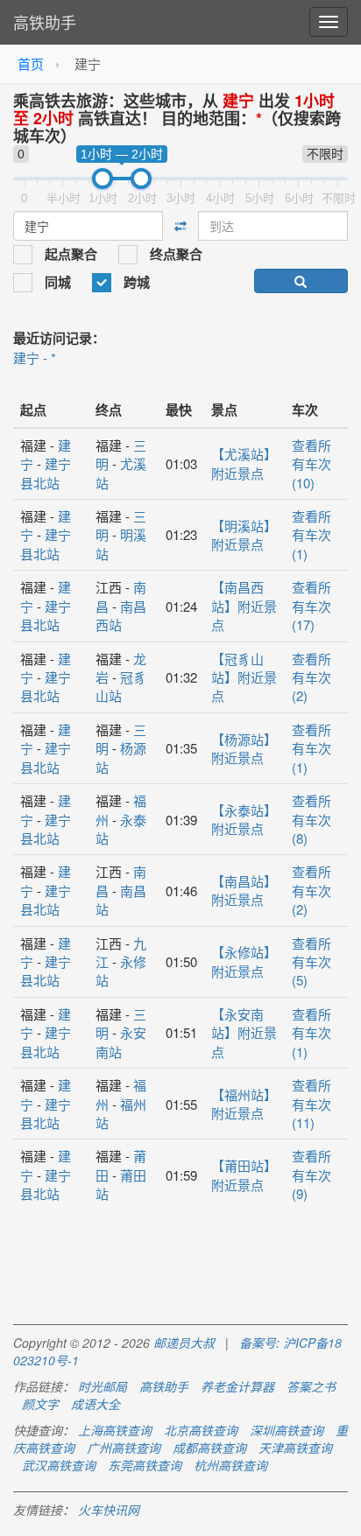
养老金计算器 (237, 1386)
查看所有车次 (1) (311, 535)
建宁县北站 (45, 472)
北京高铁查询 (200, 1430)
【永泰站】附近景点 (244, 819)
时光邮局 (102, 1386)
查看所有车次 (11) (311, 1104)
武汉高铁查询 (59, 1465)
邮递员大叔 (184, 1342)
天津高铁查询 (295, 1447)
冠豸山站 (121, 686)
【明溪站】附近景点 (244, 534)
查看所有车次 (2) (311, 677)
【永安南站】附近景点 (244, 1033)
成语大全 (95, 1404)
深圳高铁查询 (286, 1430)
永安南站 (121, 1041)
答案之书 (311, 1386)
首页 (31, 63)
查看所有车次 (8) (311, 819)
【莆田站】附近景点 (244, 1174)
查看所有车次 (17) (311, 606)
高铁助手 (44, 22)
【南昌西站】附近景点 (244, 606)
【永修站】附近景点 (244, 961)
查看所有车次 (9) (311, 1175)
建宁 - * (34, 357)
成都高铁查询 (209, 1447)
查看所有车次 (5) (311, 962)
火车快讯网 (108, 1509)
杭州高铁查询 (230, 1465)
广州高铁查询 (123, 1447)
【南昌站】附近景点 (244, 890)
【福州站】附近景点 (244, 1103)
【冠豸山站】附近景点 (244, 677)
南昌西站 (121, 615)
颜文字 (40, 1404)
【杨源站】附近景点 (244, 748)
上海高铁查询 (115, 1430)
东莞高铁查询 (144, 1465)
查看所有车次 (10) (311, 464)
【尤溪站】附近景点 (244, 463)
